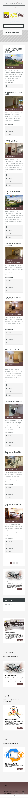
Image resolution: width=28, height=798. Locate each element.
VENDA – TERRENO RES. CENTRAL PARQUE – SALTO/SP (13, 50)
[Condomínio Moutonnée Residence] (14, 307)
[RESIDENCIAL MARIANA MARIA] (14, 102)
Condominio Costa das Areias (13, 505)
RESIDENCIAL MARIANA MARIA (13, 93)
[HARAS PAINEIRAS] (14, 149)
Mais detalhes (8, 82)
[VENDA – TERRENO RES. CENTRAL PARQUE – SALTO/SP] (14, 60)
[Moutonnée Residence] (14, 357)
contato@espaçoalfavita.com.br (14, 3)
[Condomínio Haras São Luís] (14, 462)
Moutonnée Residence (12, 349)
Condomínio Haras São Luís (13, 453)
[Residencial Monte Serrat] (14, 410)
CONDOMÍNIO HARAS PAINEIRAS (12, 192)
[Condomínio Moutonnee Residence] (14, 253)
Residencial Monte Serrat (13, 402)
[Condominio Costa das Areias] (14, 514)
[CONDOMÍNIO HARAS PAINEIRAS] (14, 201)
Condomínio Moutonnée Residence (13, 298)
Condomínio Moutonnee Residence (13, 244)
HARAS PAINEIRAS (11, 141)
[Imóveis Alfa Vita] (14, 15)
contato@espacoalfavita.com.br (10, 743)
